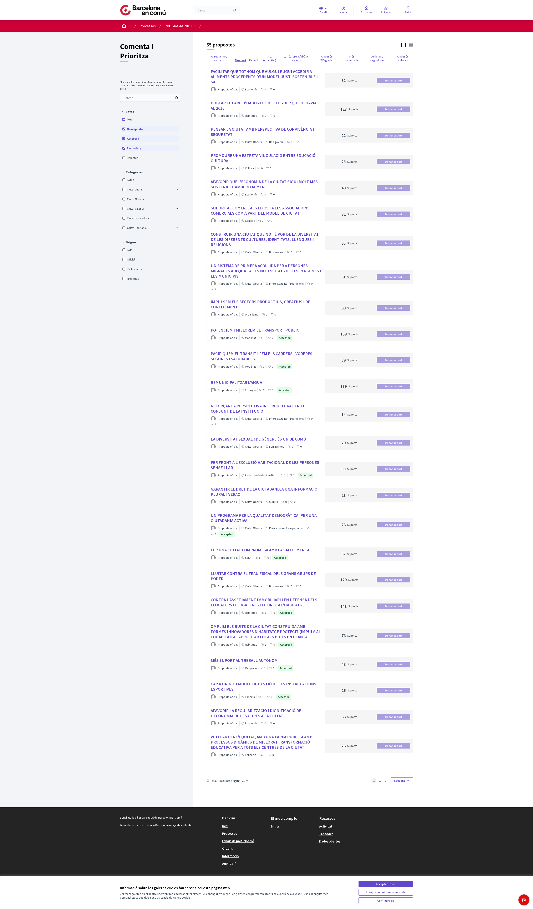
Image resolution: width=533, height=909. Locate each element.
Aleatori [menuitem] (240, 60)
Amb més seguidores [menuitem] (377, 58)
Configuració (385, 901)
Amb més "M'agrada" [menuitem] (327, 58)
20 (243, 781)
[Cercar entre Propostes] (176, 97)
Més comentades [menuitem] (352, 58)
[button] (127, 111)
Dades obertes (329, 841)
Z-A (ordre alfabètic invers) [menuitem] (296, 58)
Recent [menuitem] (253, 60)
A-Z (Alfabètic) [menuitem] (269, 58)
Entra (275, 826)
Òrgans (227, 848)
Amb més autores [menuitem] (403, 58)
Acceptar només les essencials (386, 892)
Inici (225, 826)
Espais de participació (238, 841)
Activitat (325, 826)
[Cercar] (235, 10)
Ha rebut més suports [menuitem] (218, 58)
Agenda (229, 863)
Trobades (326, 834)
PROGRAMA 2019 (178, 26)
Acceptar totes (385, 884)
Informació (230, 856)
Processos (147, 26)
